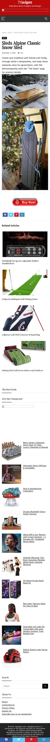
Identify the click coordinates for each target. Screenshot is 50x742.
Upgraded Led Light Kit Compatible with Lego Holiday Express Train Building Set (33, 630)
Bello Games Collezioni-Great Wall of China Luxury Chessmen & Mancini (35, 445)
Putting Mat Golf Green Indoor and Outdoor (22, 370)
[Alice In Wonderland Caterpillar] (11, 497)
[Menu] (3, 18)
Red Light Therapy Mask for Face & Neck (34, 605)
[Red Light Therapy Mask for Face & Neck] (11, 612)
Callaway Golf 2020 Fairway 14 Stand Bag (21, 334)
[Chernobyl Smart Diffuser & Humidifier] (11, 474)
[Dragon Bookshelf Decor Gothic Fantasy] (11, 520)
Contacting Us (8, 705)
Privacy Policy (8, 708)
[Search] (46, 18)
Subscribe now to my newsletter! (17, 714)
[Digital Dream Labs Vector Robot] (11, 658)
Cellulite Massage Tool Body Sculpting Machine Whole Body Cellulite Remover (34, 561)
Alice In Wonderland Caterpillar (32, 490)
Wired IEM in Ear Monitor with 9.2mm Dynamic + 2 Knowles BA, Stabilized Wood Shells (34, 538)
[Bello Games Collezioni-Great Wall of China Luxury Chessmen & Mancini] (11, 451)
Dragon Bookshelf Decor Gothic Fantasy (34, 513)
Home (4, 32)
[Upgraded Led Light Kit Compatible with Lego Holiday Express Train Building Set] (11, 635)
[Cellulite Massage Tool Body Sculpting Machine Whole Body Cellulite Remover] (11, 566)
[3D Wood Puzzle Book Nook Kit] (11, 589)
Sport (10, 32)
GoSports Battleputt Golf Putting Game (19, 299)
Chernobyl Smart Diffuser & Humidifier (34, 467)
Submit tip (6, 711)
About (5, 702)
